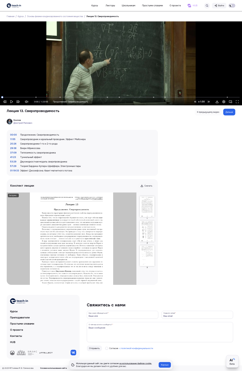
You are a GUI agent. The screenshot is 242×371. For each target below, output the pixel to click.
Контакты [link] (16, 336)
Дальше (229, 112)
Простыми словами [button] (152, 5)
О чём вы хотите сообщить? (100, 324)
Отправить (94, 348)
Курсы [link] (14, 311)
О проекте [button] (175, 5)
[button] (217, 101)
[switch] (232, 6)
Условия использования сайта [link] (53, 368)
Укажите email (169, 313)
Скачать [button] (148, 186)
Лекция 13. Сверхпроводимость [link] (102, 16)
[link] (14, 5)
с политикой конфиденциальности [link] (136, 348)
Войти (221, 5)
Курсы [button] (94, 5)
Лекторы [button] (110, 5)
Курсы (21, 16)
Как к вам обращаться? (98, 313)
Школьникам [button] (128, 5)
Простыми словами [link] (22, 323)
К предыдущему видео (208, 112)
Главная (10, 16)
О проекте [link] (16, 329)
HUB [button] (195, 5)
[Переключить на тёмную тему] (232, 6)
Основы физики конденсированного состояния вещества (55, 16)
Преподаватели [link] (20, 317)
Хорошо (165, 365)
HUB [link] (12, 342)
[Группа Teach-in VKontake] (73, 352)
